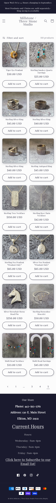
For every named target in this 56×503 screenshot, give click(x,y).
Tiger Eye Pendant (14, 70)
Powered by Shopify (41, 498)
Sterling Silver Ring (14, 119)
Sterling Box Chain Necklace (41, 214)
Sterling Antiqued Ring (41, 166)
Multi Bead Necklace (14, 361)
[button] (3, 21)
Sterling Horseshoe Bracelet (41, 312)
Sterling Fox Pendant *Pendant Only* (14, 263)
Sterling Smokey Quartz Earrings (41, 71)
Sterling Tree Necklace (14, 213)
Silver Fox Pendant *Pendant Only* (41, 263)
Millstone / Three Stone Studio (24, 498)
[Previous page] (7, 386)
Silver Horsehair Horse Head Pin (14, 312)
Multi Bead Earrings (41, 361)
